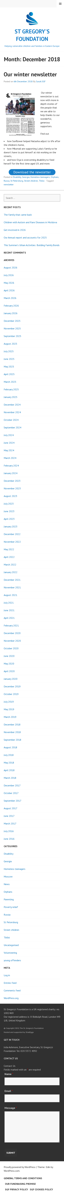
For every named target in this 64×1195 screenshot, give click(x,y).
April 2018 (9, 770)
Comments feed (12, 990)
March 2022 (10, 564)
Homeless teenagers (40, 177)
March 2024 (10, 457)
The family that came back (18, 214)
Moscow (8, 876)
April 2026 (9, 290)
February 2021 (11, 625)
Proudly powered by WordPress (19, 1167)
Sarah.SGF (41, 81)
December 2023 (12, 480)
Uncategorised (11, 945)
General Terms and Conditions (23, 1178)
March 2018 (10, 777)
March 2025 (10, 381)
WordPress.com (12, 1170)
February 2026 (11, 305)
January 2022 (10, 572)
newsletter (9, 184)
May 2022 (9, 549)
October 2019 (11, 694)
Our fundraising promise (20, 1183)
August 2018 (10, 747)
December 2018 (12, 724)
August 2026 (10, 267)
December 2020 (12, 633)
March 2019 (10, 716)
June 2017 (9, 815)
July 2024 (9, 435)
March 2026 (10, 298)
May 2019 (9, 709)
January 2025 (10, 397)
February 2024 (11, 465)
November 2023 (12, 488)
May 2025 (9, 366)
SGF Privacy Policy (16, 1189)
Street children (31, 180)
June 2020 (9, 655)
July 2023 (9, 503)
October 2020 (11, 648)
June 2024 (9, 442)
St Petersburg (16, 180)
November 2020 (12, 640)
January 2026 (10, 313)
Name (9, 1074)
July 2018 (9, 755)
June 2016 (9, 838)
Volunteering (10, 952)
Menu (60, 3)
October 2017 (11, 793)
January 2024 (10, 473)
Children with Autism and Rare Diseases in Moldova (30, 222)
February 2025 (11, 389)
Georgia (26, 177)
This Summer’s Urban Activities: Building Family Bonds (31, 245)
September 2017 (12, 800)
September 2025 (12, 336)
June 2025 (9, 358)
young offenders (12, 960)
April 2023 (9, 518)
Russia (6, 180)
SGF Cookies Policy (41, 1189)
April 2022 (9, 556)
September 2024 (12, 427)
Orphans (55, 177)
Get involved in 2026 (15, 229)
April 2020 (9, 671)
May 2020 (9, 663)
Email (9, 1091)
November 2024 (12, 412)
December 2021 (12, 579)
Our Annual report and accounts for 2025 (25, 237)
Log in (7, 975)
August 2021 (10, 595)
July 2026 (9, 275)
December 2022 (12, 534)
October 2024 (11, 419)
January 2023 (10, 526)
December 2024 (12, 404)
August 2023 (10, 496)
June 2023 (9, 511)
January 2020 (10, 678)
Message (11, 1108)
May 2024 (9, 450)
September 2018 (12, 739)
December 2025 (12, 320)
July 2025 (9, 351)
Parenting (9, 899)
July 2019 (9, 701)
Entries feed (10, 982)
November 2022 (12, 541)
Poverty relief (11, 907)
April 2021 (9, 617)
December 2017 (12, 785)
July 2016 (9, 831)
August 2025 (10, 343)
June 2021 (9, 610)
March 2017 (10, 823)
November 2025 (12, 328)
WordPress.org (11, 998)
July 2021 (9, 602)
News (7, 884)
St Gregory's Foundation (32, 35)
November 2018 (12, 732)
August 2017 (10, 808)
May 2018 (9, 762)
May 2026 (9, 282)
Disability (17, 177)
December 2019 (12, 686)
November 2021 (12, 587)
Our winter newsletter (30, 74)
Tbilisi (41, 180)
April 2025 (9, 374)
